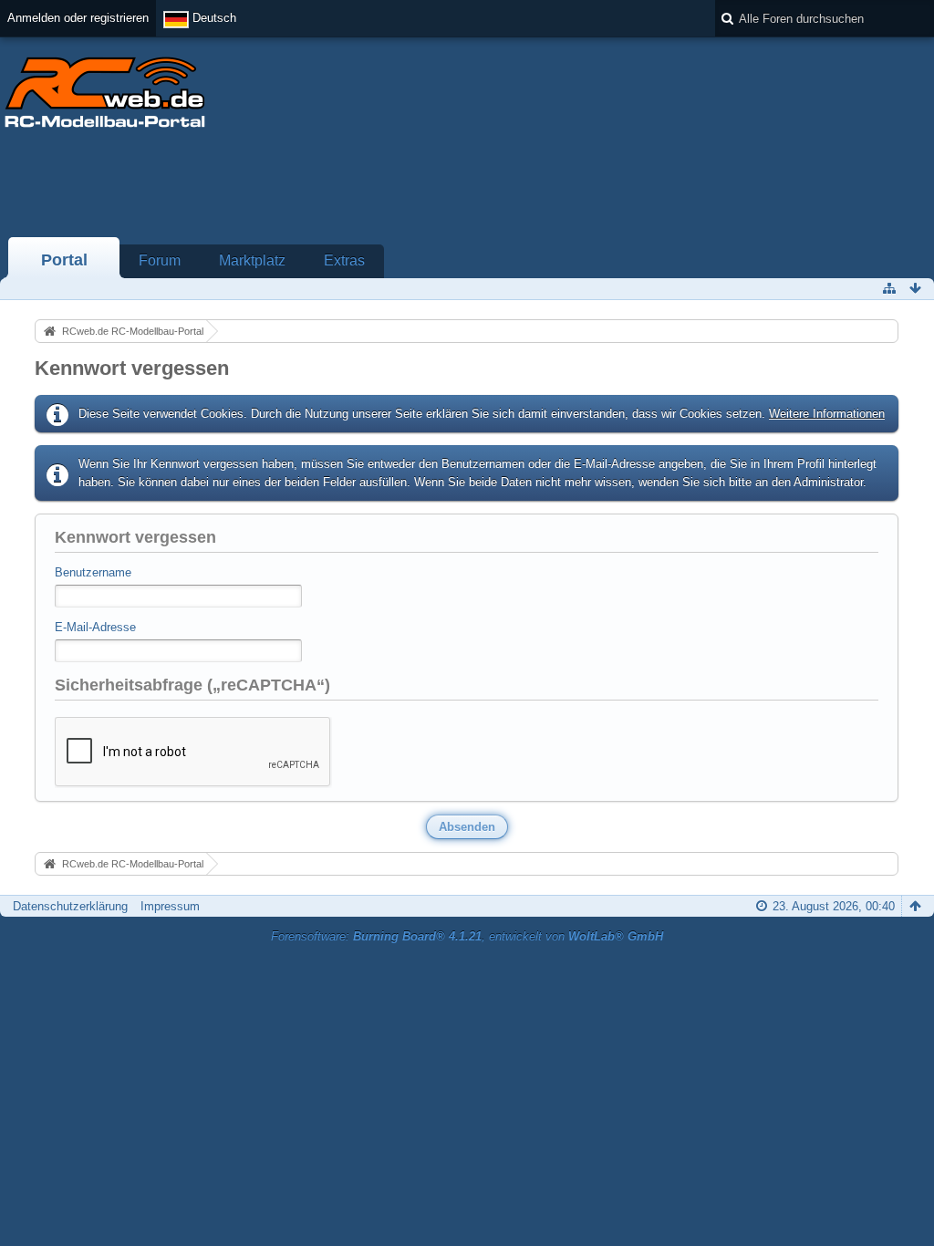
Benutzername (93, 572)
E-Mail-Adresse (95, 627)
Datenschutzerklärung (70, 906)
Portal (64, 260)
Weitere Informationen (827, 414)
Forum (160, 260)
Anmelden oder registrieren (78, 18)
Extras (344, 260)
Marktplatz (252, 260)
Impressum (170, 906)
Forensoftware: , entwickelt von (467, 936)
